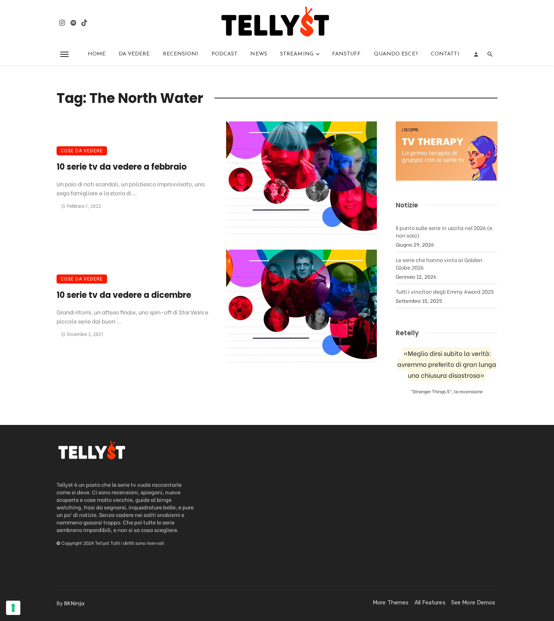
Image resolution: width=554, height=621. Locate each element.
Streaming (297, 54)
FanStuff (346, 54)
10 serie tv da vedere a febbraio (122, 167)
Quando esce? (396, 54)
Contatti (445, 54)
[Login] (476, 54)
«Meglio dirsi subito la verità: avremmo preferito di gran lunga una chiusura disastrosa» (446, 364)
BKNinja (74, 603)
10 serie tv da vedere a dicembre (124, 295)
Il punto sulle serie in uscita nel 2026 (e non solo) (444, 231)
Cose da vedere (82, 150)
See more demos (473, 602)
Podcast (224, 54)
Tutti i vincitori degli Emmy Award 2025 (445, 291)
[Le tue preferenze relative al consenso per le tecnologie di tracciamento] (13, 608)
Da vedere (134, 54)
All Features (430, 602)
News (258, 54)
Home (97, 54)
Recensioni (181, 54)
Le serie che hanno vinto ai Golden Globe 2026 (439, 263)
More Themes (391, 602)
